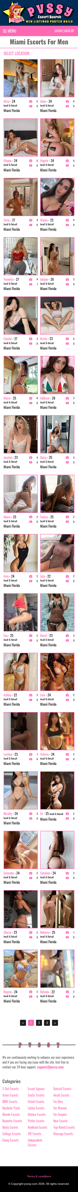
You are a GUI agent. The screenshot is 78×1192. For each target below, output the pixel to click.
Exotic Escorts (36, 1095)
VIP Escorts (34, 1133)
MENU (11, 31)
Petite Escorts (36, 1120)
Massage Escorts (63, 1133)
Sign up (69, 30)
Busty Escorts (10, 1127)
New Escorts (60, 1120)
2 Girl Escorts (10, 1088)
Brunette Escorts (12, 1120)
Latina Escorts (36, 1108)
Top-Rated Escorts (64, 1127)
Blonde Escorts (11, 1114)
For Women (60, 1108)
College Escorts (11, 1133)
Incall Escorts (61, 1095)
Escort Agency (36, 1088)
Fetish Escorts (36, 1101)
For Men (58, 1101)
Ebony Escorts (10, 1140)
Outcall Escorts (62, 1088)
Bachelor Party (11, 1108)
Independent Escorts (35, 1142)
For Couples (60, 1114)
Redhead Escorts (37, 1127)
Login (58, 30)
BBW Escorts (9, 1101)
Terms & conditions (39, 1176)
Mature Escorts (37, 1114)
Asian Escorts (10, 1095)
